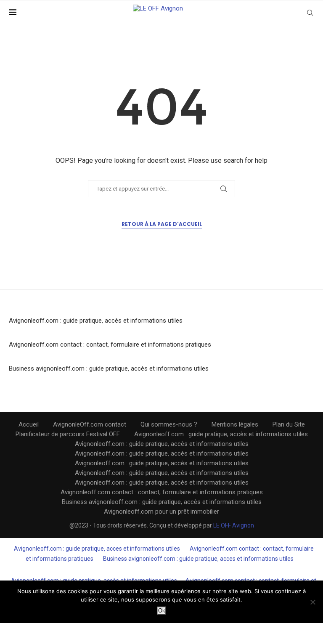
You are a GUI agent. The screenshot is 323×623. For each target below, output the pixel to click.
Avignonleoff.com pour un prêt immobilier (161, 511)
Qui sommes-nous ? (168, 424)
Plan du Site (289, 424)
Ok (161, 610)
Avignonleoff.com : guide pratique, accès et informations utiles (96, 320)
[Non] (312, 602)
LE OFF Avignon (233, 525)
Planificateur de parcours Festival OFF (68, 434)
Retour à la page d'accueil (162, 224)
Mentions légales (235, 424)
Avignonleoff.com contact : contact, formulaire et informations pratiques (110, 344)
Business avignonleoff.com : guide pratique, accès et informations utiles (109, 368)
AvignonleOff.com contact (89, 424)
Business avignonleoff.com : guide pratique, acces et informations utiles (198, 558)
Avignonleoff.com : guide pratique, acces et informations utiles (97, 548)
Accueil (29, 424)
